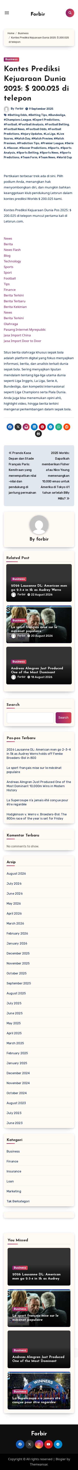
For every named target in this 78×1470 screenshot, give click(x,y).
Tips (7, 284)
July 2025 (14, 1003)
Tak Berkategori (18, 1201)
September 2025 (19, 983)
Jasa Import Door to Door (22, 341)
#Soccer (12, 148)
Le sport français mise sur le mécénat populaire (34, 770)
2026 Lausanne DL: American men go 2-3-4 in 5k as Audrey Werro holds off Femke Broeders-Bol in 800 (39, 754)
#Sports (53, 148)
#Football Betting (57, 124)
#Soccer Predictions (33, 148)
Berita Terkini (14, 295)
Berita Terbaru (15, 301)
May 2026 (14, 903)
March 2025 (15, 1043)
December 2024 (18, 1073)
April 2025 (14, 1033)
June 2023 (15, 1123)
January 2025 (17, 1063)
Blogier (61, 1459)
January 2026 (17, 943)
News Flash (12, 250)
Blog (7, 255)
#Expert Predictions (45, 119)
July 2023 (14, 1113)
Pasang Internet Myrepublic (25, 329)
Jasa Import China (17, 335)
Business (11, 59)
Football (10, 278)
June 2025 (15, 1013)
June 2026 (15, 893)
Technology (12, 261)
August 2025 (16, 993)
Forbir (38, 14)
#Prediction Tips (28, 143)
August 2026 (16, 873)
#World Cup (64, 157)
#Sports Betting (27, 152)
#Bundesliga (56, 115)
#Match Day (22, 138)
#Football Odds (36, 129)
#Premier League (52, 143)
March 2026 (15, 923)
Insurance (14, 1171)
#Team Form (29, 157)
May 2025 (14, 1023)
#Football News (14, 129)
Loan (10, 1181)
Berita (8, 244)
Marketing (14, 1191)
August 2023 (16, 1103)
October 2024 (17, 1093)
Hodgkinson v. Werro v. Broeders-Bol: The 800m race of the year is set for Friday (37, 816)
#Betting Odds (17, 115)
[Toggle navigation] (7, 13)
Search (13, 705)
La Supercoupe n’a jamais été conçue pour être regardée (37, 802)
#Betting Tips (37, 115)
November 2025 (18, 963)
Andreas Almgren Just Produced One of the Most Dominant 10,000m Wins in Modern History (38, 672)
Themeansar (38, 1464)
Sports (8, 267)
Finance (10, 289)
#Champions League (17, 119)
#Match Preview (41, 138)
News (8, 238)
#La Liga (49, 134)
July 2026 (14, 883)
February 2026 (17, 933)
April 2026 (14, 913)
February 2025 (17, 1053)
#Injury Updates (31, 134)
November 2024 (18, 1083)
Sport (8, 272)
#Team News (47, 157)
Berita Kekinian (15, 307)
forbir (19, 108)
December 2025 (18, 953)
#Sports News (49, 152)
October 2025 (17, 973)
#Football (10, 124)
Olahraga (11, 324)
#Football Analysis (31, 124)
